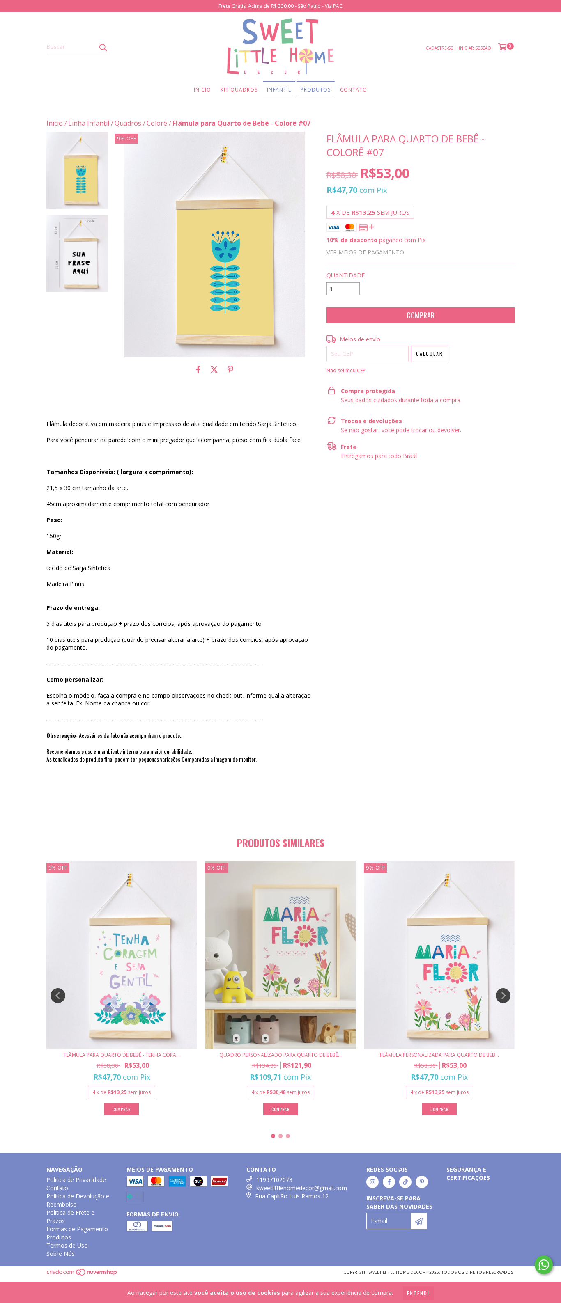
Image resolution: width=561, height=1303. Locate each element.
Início (202, 89)
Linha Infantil (88, 123)
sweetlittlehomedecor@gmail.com (301, 1188)
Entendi (418, 1292)
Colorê (157, 123)
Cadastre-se (439, 48)
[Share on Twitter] (214, 370)
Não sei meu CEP (346, 370)
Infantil (279, 89)
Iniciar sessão (475, 48)
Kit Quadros (239, 89)
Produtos (316, 89)
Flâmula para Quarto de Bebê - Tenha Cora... (122, 1054)
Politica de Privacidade (76, 1180)
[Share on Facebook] (198, 370)
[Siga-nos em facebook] (389, 1182)
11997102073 (274, 1180)
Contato (353, 89)
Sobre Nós (60, 1253)
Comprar (439, 1109)
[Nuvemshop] (82, 1274)
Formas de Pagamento (77, 1229)
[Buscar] (102, 46)
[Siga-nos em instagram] (372, 1182)
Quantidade (345, 275)
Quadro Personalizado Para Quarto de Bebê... (280, 1054)
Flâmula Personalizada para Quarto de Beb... (439, 1054)
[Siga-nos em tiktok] (405, 1182)
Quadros (128, 123)
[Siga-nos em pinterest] (422, 1182)
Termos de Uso (67, 1245)
